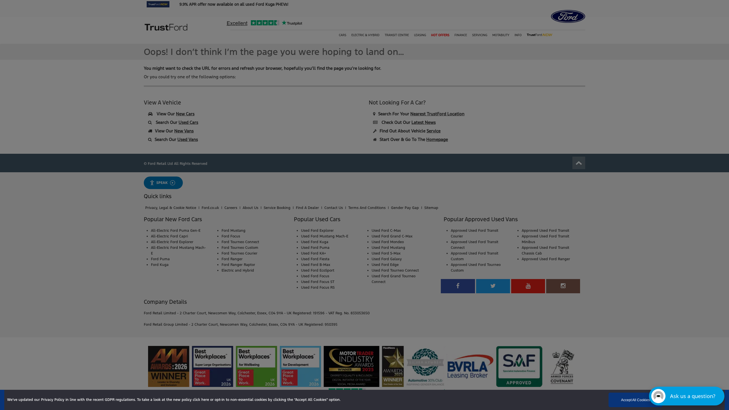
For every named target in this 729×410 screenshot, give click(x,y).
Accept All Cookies (635, 400)
